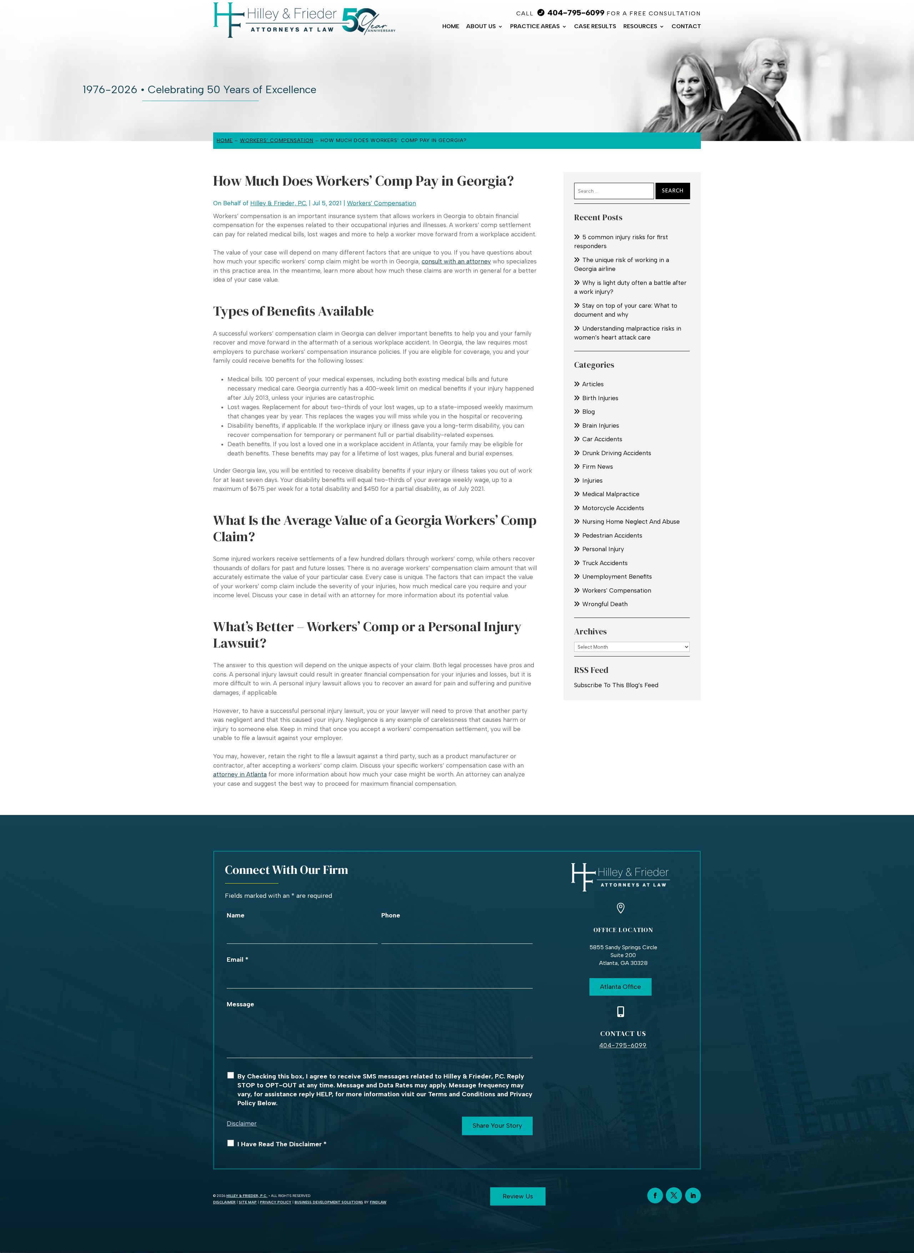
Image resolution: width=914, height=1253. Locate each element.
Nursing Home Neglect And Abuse (631, 521)
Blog (588, 411)
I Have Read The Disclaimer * (282, 1144)
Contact (686, 27)
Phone (390, 915)
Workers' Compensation (381, 203)
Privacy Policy (275, 1202)
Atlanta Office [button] (620, 987)
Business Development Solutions (329, 1202)
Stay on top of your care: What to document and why (625, 310)
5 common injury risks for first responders (621, 241)
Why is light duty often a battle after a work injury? (630, 287)
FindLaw (378, 1202)
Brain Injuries (600, 425)
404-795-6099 (575, 12)
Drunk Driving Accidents (616, 453)
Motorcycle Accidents (613, 508)
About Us (481, 27)
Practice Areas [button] (535, 27)
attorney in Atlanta (240, 774)
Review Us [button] (518, 1196)
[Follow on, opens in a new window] (674, 1195)
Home (450, 27)
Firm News (597, 466)
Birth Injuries (600, 398)
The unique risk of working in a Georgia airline (621, 264)
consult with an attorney (456, 261)
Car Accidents (602, 439)
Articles (593, 384)
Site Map (248, 1202)
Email (237, 959)
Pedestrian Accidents (612, 535)
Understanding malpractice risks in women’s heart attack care (627, 333)
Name (236, 915)
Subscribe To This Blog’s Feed (616, 685)
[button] (907, 1201)
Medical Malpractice (610, 494)
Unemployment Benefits (617, 576)
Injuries (592, 480)
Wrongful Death (605, 604)
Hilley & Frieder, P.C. (278, 203)
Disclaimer (242, 1123)
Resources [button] (640, 27)
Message (240, 1004)
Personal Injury (603, 549)
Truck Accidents (605, 563)
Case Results (595, 27)
